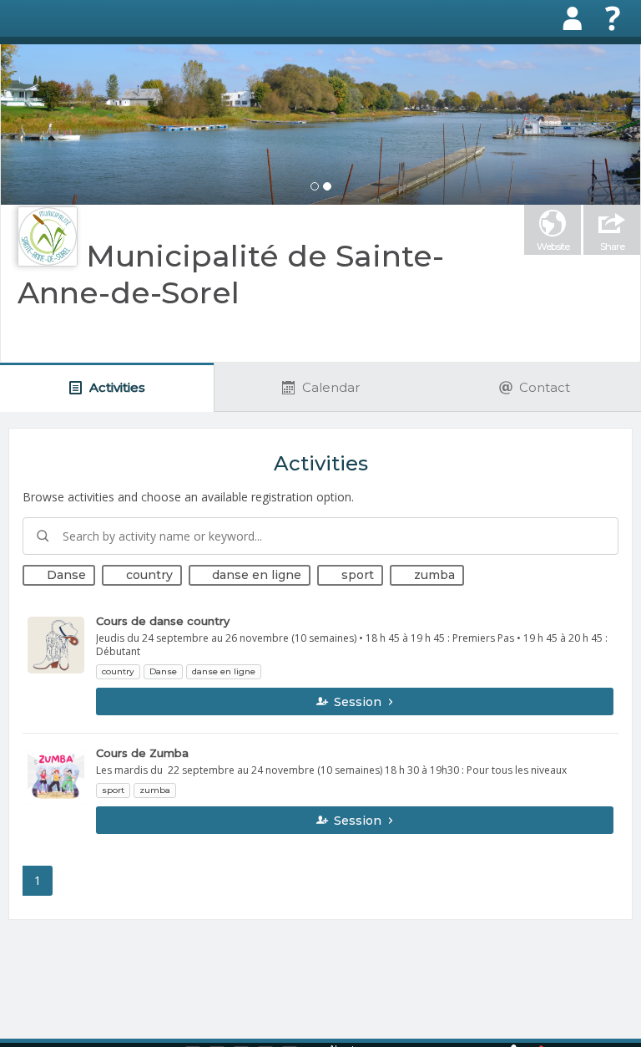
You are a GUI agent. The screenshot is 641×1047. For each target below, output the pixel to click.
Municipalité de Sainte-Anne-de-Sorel (231, 273)
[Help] (613, 18)
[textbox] (320, 536)
